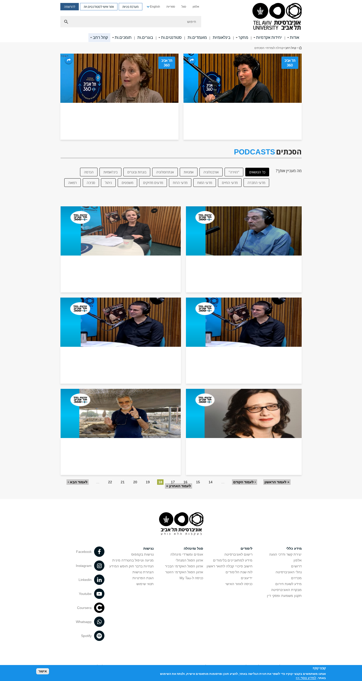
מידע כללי (294, 548)
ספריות (170, 6)
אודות (294, 37)
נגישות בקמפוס (142, 554)
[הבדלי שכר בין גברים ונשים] (244, 432)
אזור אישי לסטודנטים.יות (99, 6)
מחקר (243, 37)
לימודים (246, 548)
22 (110, 482)
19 (148, 482)
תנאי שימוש (145, 584)
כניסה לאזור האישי (238, 584)
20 (135, 482)
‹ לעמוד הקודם (244, 482)
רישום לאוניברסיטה (238, 554)
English (155, 6)
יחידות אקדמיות (269, 37)
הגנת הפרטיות (143, 578)
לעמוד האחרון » (178, 486)
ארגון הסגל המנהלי (189, 560)
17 (173, 482)
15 (198, 482)
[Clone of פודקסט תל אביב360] (120, 341)
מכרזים (296, 578)
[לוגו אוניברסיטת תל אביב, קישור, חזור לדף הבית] (277, 17)
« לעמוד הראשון (276, 482)
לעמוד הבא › (77, 482)
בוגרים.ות (145, 37)
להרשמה (69, 6)
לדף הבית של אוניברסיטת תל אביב (300, 47)
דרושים (296, 566)
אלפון (196, 6)
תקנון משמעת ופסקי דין (284, 596)
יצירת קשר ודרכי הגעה (285, 554)
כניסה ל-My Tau (191, 578)
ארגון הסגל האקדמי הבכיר (184, 566)
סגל (183, 6)
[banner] (181, 21)
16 (185, 482)
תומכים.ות (123, 37)
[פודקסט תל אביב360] (244, 249)
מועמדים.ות (197, 37)
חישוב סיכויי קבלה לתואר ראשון (229, 566)
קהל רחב (100, 37)
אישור (42, 671)
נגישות (148, 548)
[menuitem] (195, 6)
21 (123, 482)
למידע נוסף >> (306, 678)
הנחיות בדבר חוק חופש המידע (131, 566)
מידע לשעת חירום (288, 584)
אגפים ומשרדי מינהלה (186, 554)
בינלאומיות (221, 37)
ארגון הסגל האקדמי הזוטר (184, 572)
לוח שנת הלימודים (239, 572)
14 (211, 482)
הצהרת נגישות (143, 572)
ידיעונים (246, 578)
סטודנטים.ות (171, 37)
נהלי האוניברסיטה (289, 572)
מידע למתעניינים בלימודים (232, 560)
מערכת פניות (130, 6)
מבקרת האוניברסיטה (286, 590)
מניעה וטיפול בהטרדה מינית (133, 560)
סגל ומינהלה (193, 548)
